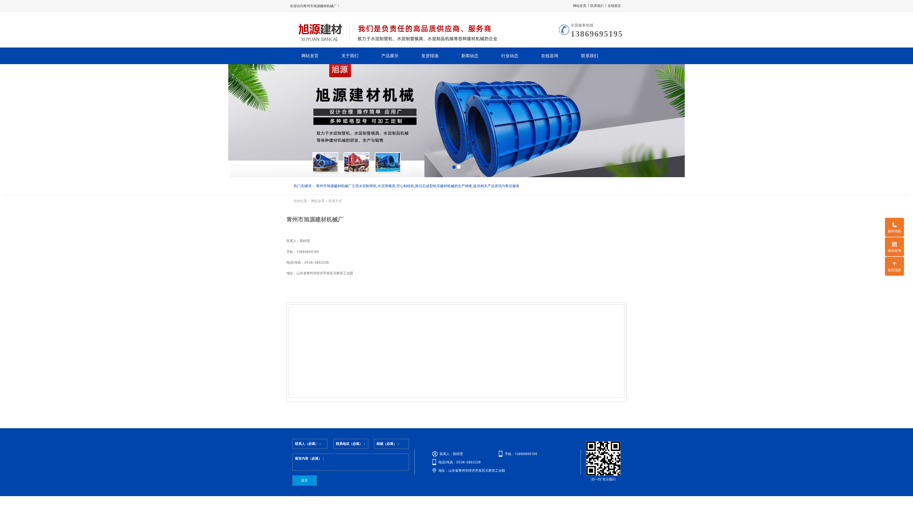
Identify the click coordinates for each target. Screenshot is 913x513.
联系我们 (597, 5)
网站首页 (579, 5)
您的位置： (302, 201)
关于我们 (350, 55)
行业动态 (509, 55)
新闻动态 (469, 55)
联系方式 (335, 201)
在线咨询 (549, 55)
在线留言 (614, 5)
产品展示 (389, 55)
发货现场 (429, 55)
